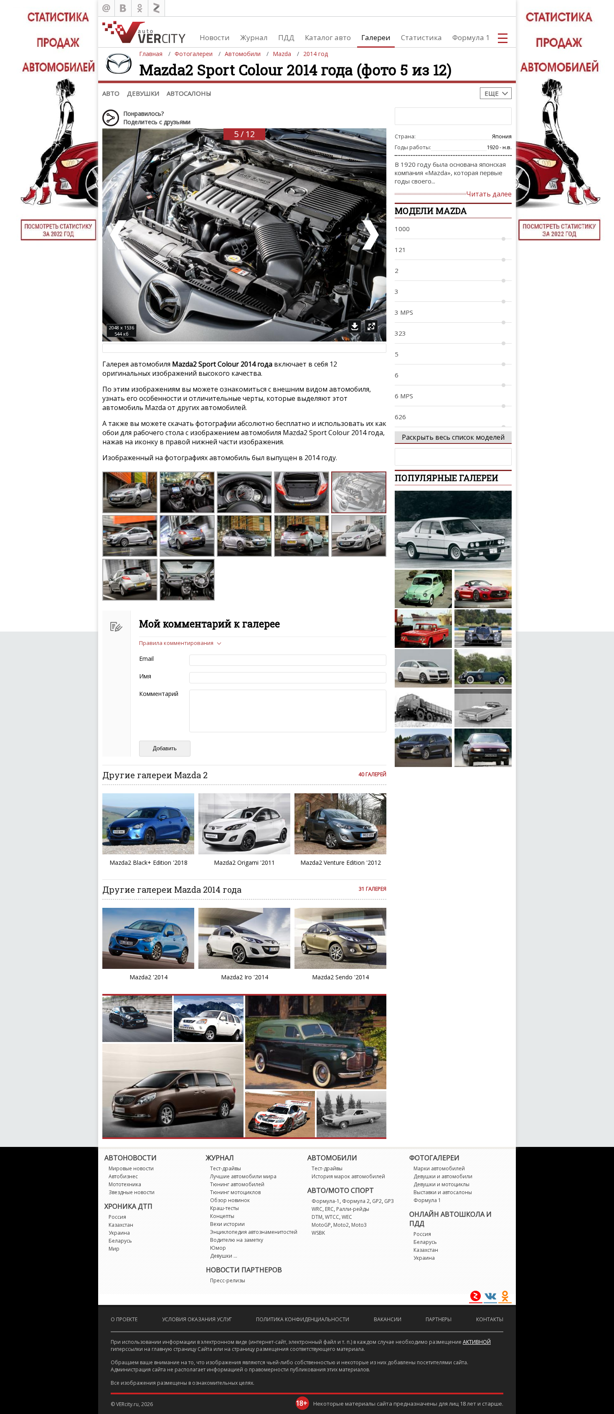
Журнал (254, 37)
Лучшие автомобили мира (243, 1176)
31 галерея (372, 888)
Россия (117, 1216)
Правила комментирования (176, 643)
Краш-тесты (224, 1208)
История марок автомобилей (348, 1176)
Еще (492, 93)
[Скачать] (354, 326)
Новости (215, 37)
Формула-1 (326, 1201)
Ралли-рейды (352, 1209)
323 (400, 333)
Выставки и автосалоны (443, 1192)
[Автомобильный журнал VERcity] (143, 32)
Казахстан (121, 1224)
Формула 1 (471, 37)
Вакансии (387, 1319)
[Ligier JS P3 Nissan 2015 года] (483, 628)
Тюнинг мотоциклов (235, 1192)
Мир (114, 1248)
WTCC (332, 1216)
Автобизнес (123, 1176)
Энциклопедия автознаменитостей (253, 1232)
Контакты (489, 1319)
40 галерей (372, 774)
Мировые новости (131, 1168)
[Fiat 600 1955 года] (423, 589)
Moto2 (341, 1224)
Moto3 (359, 1224)
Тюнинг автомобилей (237, 1184)
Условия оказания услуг (197, 1319)
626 (400, 417)
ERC (329, 1209)
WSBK (318, 1232)
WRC (317, 1209)
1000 (402, 228)
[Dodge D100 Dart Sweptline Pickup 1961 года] (423, 628)
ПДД (286, 37)
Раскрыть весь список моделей (453, 437)
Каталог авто (328, 37)
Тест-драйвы (225, 1168)
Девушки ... (223, 1255)
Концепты (222, 1216)
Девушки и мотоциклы (441, 1184)
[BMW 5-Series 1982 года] (453, 529)
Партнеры (439, 1319)
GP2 (377, 1201)
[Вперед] (369, 234)
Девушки (143, 93)
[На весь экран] (371, 326)
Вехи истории (227, 1224)
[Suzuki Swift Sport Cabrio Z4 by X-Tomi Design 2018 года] (483, 589)
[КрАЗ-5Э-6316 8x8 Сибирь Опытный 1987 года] (423, 708)
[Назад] (119, 234)
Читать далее (489, 194)
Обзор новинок (230, 1200)
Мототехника (125, 1184)
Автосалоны (189, 93)
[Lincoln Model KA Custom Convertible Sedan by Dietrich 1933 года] (483, 668)
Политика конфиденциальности (302, 1319)
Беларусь (120, 1240)
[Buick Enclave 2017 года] (423, 748)
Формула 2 (356, 1201)
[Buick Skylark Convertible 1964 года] (483, 708)
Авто (110, 93)
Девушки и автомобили (443, 1176)
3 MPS (404, 312)
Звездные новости (132, 1192)
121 (400, 249)
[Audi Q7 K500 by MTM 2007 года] (423, 668)
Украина (119, 1232)
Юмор (218, 1247)
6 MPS (404, 396)
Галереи (376, 37)
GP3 (389, 1201)
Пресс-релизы (227, 1280)
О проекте (124, 1319)
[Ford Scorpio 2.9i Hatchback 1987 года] (483, 748)
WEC (347, 1216)
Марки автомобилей (439, 1168)
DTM (317, 1216)
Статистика (421, 37)
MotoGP (321, 1224)
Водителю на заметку (236, 1239)
